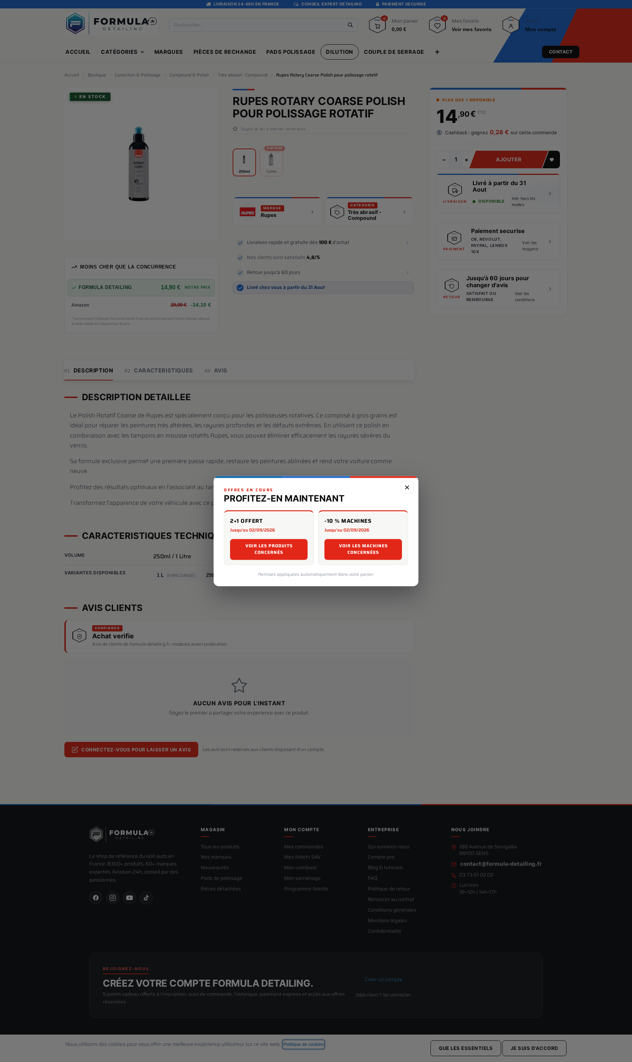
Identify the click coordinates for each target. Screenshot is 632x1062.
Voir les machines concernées (363, 549)
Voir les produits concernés (269, 549)
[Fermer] (407, 487)
